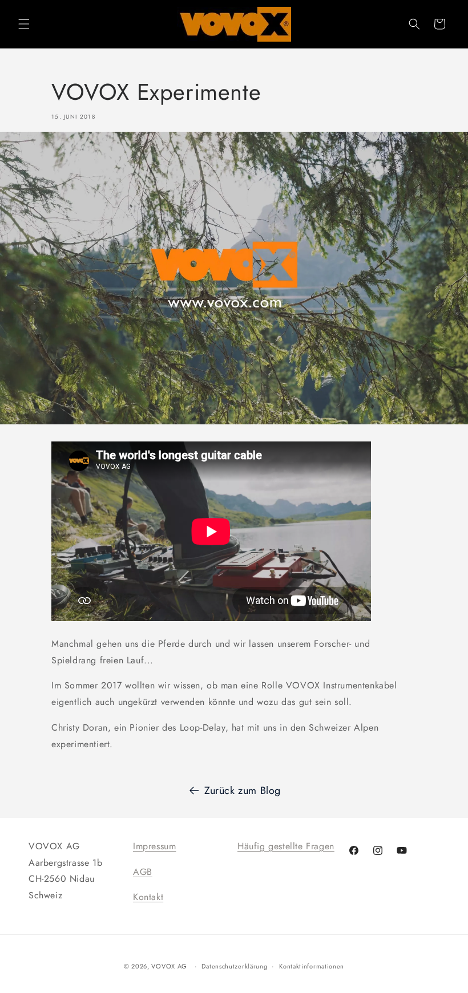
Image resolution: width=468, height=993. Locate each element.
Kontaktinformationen (311, 966)
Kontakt (148, 896)
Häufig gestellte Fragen (285, 846)
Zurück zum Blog (242, 790)
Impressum (154, 846)
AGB (142, 871)
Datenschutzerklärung (234, 966)
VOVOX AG (169, 966)
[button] (24, 24)
